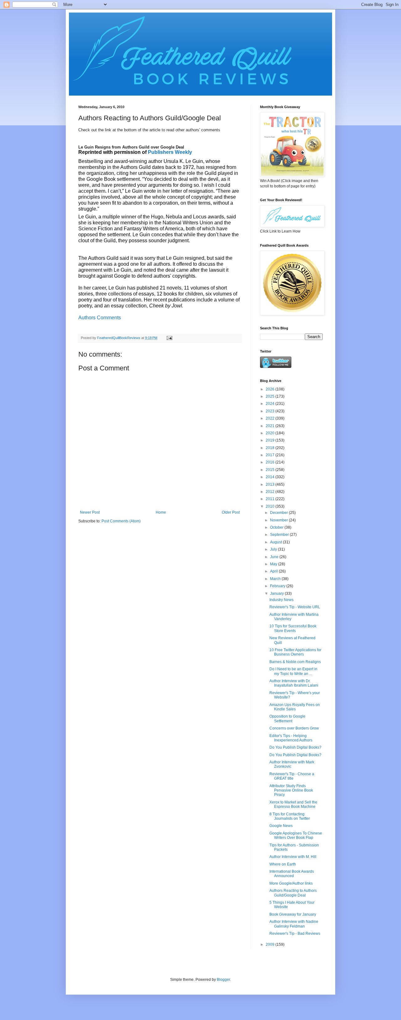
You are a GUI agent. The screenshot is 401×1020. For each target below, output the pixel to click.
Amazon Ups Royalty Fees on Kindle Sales (294, 707)
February (278, 586)
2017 (270, 455)
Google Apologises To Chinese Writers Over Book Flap (295, 835)
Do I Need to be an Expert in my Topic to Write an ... (293, 671)
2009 (270, 944)
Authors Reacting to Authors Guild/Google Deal (293, 892)
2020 (270, 433)
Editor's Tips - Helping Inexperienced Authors (290, 738)
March (276, 579)
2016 (270, 462)
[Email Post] (169, 338)
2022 (270, 418)
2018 (270, 448)
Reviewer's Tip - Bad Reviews (294, 933)
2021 (270, 426)
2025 (270, 396)
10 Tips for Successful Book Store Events (292, 628)
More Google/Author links (291, 883)
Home (161, 512)
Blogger (223, 979)
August (276, 542)
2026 (270, 389)
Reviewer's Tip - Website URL (294, 607)
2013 (270, 484)
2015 (270, 470)
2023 (270, 411)
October (277, 527)
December (279, 512)
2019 (270, 440)
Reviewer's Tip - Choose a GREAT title (291, 776)
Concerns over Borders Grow (294, 728)
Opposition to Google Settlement (287, 718)
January (277, 593)
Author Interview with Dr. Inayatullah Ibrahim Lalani (293, 683)
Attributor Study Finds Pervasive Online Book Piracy (291, 790)
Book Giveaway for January (292, 914)
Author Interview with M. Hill (292, 857)
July (274, 549)
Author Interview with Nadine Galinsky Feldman (293, 923)
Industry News (281, 600)
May (274, 564)
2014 (270, 477)
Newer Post (90, 512)
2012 (270, 491)
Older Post (231, 512)
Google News (281, 826)
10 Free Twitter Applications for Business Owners (295, 652)
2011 (270, 499)
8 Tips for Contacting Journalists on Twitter (289, 816)
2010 (270, 506)
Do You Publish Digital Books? (295, 747)
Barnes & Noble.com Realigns (295, 662)
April (274, 571)
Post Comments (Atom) (121, 521)
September (280, 534)
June (274, 557)
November (279, 520)
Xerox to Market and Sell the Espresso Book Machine (293, 804)
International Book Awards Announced (291, 873)
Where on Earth (282, 864)
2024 (270, 403)
